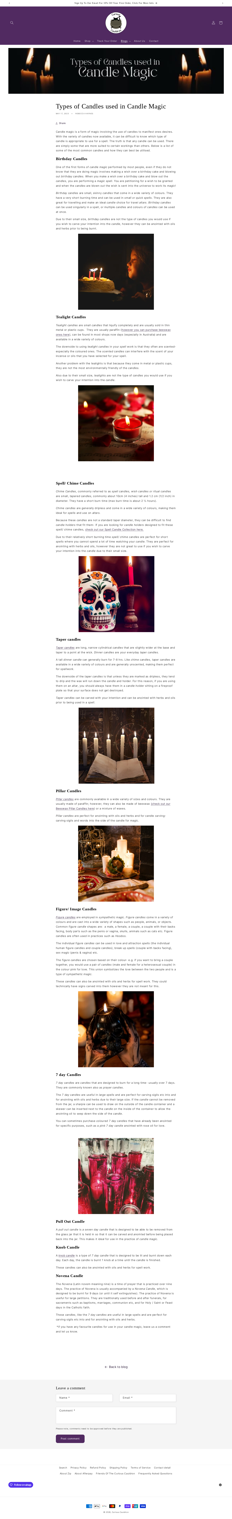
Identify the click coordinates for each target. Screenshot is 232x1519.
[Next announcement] (222, 3)
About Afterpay (84, 1473)
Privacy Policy (79, 1467)
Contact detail (162, 1467)
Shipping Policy (118, 1467)
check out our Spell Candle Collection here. (114, 529)
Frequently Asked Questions (155, 1473)
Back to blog (118, 1367)
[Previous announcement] (9, 3)
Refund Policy (98, 1467)
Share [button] (62, 123)
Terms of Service (141, 1467)
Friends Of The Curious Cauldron (115, 1473)
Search (63, 1467)
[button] (12, 22)
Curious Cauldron (120, 1512)
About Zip (65, 1473)
